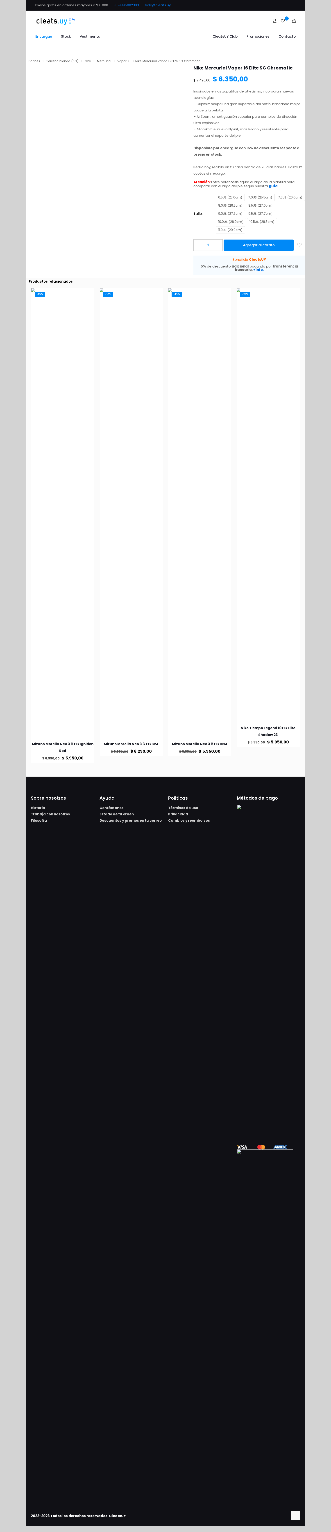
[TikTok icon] (293, 5)
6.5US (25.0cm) (230, 197)
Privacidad (178, 814)
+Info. (258, 269)
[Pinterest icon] (287, 5)
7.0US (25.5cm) (260, 197)
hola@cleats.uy (158, 5)
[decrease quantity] (198, 245)
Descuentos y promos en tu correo (131, 820)
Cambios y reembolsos (189, 820)
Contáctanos (112, 807)
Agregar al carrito (259, 245)
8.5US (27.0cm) (260, 205)
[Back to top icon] (295, 1515)
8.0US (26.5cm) (230, 205)
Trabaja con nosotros (50, 814)
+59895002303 (126, 5)
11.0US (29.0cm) (230, 230)
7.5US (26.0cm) (290, 197)
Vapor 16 (123, 61)
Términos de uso (183, 807)
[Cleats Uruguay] (55, 21)
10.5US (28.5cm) (261, 221)
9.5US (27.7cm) (260, 213)
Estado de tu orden (117, 814)
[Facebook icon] (281, 5)
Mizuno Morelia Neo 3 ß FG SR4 (131, 744)
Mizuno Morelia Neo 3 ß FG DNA (199, 744)
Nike (88, 61)
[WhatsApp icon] (276, 5)
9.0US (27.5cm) (230, 213)
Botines (34, 61)
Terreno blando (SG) (62, 61)
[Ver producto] (88, 295)
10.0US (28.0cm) (231, 221)
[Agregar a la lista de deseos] (88, 304)
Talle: (198, 213)
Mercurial (104, 61)
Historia (38, 807)
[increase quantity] (218, 245)
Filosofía (39, 820)
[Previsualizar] (88, 314)
